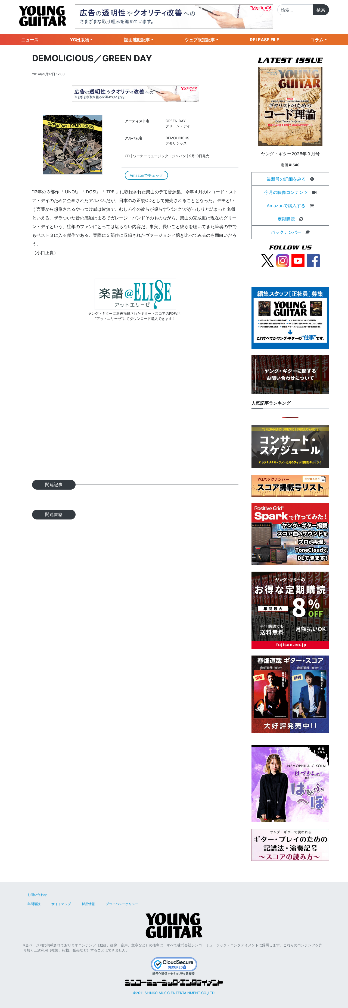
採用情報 (88, 904)
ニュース (30, 39)
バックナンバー (286, 232)
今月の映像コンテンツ (286, 192)
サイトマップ (61, 904)
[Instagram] (282, 260)
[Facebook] (313, 260)
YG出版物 (79, 39)
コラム (317, 39)
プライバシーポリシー (122, 904)
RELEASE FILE (264, 39)
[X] (267, 260)
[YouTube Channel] (297, 260)
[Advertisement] (135, 409)
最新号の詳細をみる (286, 179)
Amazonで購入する (286, 205)
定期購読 (286, 219)
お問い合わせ (37, 895)
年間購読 (34, 904)
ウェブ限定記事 (200, 39)
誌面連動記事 (137, 39)
